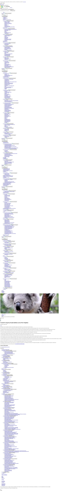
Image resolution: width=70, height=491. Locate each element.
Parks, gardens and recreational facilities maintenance (11, 425)
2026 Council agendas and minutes (9, 351)
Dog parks (6, 122)
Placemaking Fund (7, 111)
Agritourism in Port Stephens (6, 169)
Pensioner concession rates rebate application (10, 404)
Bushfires (6, 24)
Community (3, 68)
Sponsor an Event (5, 185)
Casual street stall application (8, 455)
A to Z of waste (6, 61)
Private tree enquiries (7, 444)
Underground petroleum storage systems (9, 181)
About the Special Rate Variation (7, 390)
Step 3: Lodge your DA (7, 204)
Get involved (6, 150)
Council (3, 236)
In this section (2, 348)
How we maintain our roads (8, 48)
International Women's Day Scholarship (9, 108)
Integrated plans (6, 265)
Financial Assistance (7, 109)
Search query (1, 10)
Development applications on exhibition (9, 272)
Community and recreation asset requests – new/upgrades (11, 427)
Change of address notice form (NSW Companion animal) (11, 433)
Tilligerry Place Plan (7, 221)
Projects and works (5, 41)
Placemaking (6, 180)
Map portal (6, 288)
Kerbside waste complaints (8, 397)
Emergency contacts (7, 22)
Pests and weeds (6, 447)
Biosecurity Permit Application (8, 163)
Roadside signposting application (8, 457)
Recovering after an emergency (8, 23)
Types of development (7, 206)
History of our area (7, 130)
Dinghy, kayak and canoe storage (7, 19)
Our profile (4, 128)
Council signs (6, 426)
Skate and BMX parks (7, 96)
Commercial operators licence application (9, 441)
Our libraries (6, 38)
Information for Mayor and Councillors (9, 367)
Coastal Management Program (8, 144)
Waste (5, 279)
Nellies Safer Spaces (7, 382)
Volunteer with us (7, 132)
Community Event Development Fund (9, 104)
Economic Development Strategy (8, 228)
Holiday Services (5, 28)
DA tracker (6, 194)
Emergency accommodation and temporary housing (11, 81)
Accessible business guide (6, 177)
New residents (4, 112)
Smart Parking (6, 30)
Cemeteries (4, 17)
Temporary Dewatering (6, 235)
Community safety (5, 18)
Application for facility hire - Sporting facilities (10, 428)
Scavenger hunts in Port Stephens (8, 101)
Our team (4, 260)
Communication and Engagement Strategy (9, 226)
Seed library (6, 40)
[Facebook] (35, 319)
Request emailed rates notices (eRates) (9, 402)
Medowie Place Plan (7, 220)
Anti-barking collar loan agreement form (9, 434)
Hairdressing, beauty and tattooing (9, 179)
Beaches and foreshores (7, 120)
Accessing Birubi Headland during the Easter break (10, 29)
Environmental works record (8, 160)
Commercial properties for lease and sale (8, 170)
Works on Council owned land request (9, 440)
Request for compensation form (8, 470)
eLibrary (6, 36)
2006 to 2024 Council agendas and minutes (10, 353)
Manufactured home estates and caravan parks (10, 182)
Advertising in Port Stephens (6, 168)
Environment (3, 138)
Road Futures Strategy (7, 47)
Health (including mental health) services (9, 85)
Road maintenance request (8, 408)
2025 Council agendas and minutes (9, 352)
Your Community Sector (7, 259)
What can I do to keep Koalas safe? (9, 155)
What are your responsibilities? (8, 162)
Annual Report (6, 263)
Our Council (6, 366)
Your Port (6, 257)
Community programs (7, 35)
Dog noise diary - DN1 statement (8, 435)
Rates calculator (6, 275)
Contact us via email (7, 174)
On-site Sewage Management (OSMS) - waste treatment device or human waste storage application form (17, 451)
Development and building (8, 281)
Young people (6, 126)
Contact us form (6, 471)
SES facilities (6, 95)
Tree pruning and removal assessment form (10, 445)
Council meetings (5, 241)
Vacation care (6, 59)
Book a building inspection (8, 419)
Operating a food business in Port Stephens (8, 175)
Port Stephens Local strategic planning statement (10, 233)
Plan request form (7, 439)
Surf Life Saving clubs (7, 97)
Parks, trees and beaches (6, 442)
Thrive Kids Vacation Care (8, 32)
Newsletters (6, 118)
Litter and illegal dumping (8, 64)
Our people (4, 123)
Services (3, 13)
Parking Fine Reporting (7, 55)
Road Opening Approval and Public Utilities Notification (11, 413)
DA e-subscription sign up (8, 207)
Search (3, 479)
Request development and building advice (9, 416)
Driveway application (7, 412)
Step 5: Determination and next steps (9, 205)
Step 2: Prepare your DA (7, 203)
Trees (3, 234)
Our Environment (7, 365)
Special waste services (7, 67)
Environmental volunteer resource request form (10, 449)
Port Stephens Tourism (7, 119)
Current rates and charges (7, 43)
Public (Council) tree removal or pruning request (10, 410)
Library (4, 34)
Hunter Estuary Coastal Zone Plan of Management (10, 146)
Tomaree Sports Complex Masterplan (9, 381)
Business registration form (8, 453)
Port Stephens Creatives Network (8, 75)
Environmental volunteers (6, 149)
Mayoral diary (6, 254)
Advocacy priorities (7, 264)
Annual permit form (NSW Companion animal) (10, 432)
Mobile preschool (7, 58)
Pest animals (4, 157)
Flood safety (6, 197)
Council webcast (6, 242)
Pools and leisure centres (7, 94)
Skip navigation (2, 4)
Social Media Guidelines (7, 269)
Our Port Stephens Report (8, 266)
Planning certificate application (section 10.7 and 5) (10, 436)
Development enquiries (7, 195)
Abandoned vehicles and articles (8, 431)
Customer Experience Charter (6, 385)
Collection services (7, 62)
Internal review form (7, 469)
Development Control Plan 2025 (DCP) (9, 227)
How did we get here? (5, 392)
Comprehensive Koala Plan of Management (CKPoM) (11, 153)
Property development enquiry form (9, 438)
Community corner (7, 92)
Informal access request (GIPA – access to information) (11, 467)
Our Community (6, 364)
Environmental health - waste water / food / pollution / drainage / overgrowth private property (15, 450)
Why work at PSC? (7, 252)
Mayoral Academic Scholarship (8, 107)
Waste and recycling (5, 60)
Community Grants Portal (8, 110)
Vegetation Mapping (5, 158)
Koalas (4, 152)
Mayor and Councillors (6, 253)
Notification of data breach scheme (9, 247)
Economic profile (7, 129)
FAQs (5, 277)
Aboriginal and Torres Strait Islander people (10, 124)
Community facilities (5, 422)
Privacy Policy (3, 481)
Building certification (5, 190)
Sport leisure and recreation (8, 87)
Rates (5, 280)
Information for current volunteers (8, 133)
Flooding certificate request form (8, 420)
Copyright (3, 482)
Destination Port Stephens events (7, 184)
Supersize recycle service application (9, 396)
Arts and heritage (7, 79)
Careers (4, 250)
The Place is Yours (7, 376)
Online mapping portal (7, 198)
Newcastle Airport (7, 377)
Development (3, 186)
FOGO (5, 63)
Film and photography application (8, 460)
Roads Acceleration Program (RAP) (9, 46)
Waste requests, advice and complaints (9, 395)
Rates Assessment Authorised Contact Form (10, 407)
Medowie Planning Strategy (8, 215)
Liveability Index (7, 229)
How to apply (4, 361)
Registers (6, 248)
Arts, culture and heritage (6, 73)
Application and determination (8, 274)
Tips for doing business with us (6, 183)
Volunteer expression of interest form (9, 461)
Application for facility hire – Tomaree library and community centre (12, 429)
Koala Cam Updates (7, 156)
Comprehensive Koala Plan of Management (10, 145)
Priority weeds (6, 161)
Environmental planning (6, 142)
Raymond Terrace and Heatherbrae (9, 216)
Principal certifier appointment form (9, 418)
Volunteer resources (7, 151)
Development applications (6, 201)
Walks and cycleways (5, 135)
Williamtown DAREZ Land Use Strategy (9, 217)
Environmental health (7, 284)
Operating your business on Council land (8, 176)
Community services (7, 80)
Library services (6, 116)
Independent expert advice (8, 276)
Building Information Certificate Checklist (9, 191)
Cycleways (6, 137)
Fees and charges (5, 27)
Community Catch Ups (6, 77)
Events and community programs (7, 458)
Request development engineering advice (9, 417)
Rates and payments (5, 42)
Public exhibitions (4, 386)
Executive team (6, 261)
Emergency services (7, 82)
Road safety (6, 49)
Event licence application (7, 459)
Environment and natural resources (9, 83)
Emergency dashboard (7, 21)
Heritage (4, 211)
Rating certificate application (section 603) (9, 405)
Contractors (4, 171)
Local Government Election (8, 244)
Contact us (4, 289)
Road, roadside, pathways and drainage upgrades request (11, 415)
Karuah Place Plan (7, 214)
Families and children (7, 84)
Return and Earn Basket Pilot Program (9, 66)
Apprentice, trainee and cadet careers (9, 251)
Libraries (6, 93)
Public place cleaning (7, 424)
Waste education (6, 65)
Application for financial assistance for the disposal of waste (11, 399)
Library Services (6, 33)
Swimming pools (7, 200)
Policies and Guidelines (4, 383)
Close (1, 490)
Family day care (6, 57)
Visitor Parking (6, 52)
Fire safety (6, 196)
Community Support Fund (8, 105)
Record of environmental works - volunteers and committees (12, 448)
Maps (2, 476)
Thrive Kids (6, 117)
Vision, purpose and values (6, 373)
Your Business (6, 258)
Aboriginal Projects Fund (7, 103)
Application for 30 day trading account (9, 398)
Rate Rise (4, 273)
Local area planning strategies (6, 212)
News (4, 255)
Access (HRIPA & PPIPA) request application (10, 468)
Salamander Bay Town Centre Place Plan (9, 222)
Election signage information (8, 245)
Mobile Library (6, 37)
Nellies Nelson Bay (7, 74)
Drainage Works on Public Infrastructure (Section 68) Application (12, 414)
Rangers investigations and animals (9, 430)
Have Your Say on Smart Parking (8, 53)
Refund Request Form (7, 406)
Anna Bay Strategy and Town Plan (9, 213)
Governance (4, 246)
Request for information (7, 286)
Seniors (5, 86)
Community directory (5, 78)
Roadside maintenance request (8, 409)
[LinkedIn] (35, 318)
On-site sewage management (8, 199)
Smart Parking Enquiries (7, 54)
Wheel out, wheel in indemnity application (9, 400)
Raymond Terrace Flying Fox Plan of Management (10, 148)
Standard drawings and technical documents (8, 223)
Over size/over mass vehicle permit (9, 456)
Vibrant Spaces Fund (7, 106)
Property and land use (7, 283)
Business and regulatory (7, 285)
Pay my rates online (7, 403)
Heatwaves (6, 25)
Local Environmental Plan (8, 231)
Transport (6, 88)
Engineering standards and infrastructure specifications (9, 208)
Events (5, 31)
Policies (5, 268)
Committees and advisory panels (7, 240)
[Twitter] (35, 320)
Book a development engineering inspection (10, 421)
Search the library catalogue (8, 39)
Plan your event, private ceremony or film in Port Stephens (11, 100)
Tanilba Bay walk (7, 136)
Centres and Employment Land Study (9, 225)
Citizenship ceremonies (6, 76)
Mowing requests (7, 411)
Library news (4, 370)
